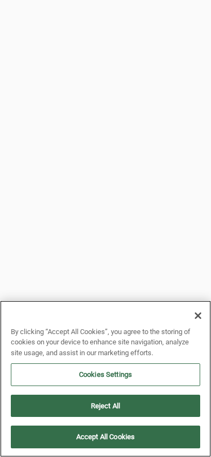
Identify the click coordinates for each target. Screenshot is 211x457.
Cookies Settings (105, 374)
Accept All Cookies (105, 437)
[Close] (198, 316)
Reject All (105, 406)
